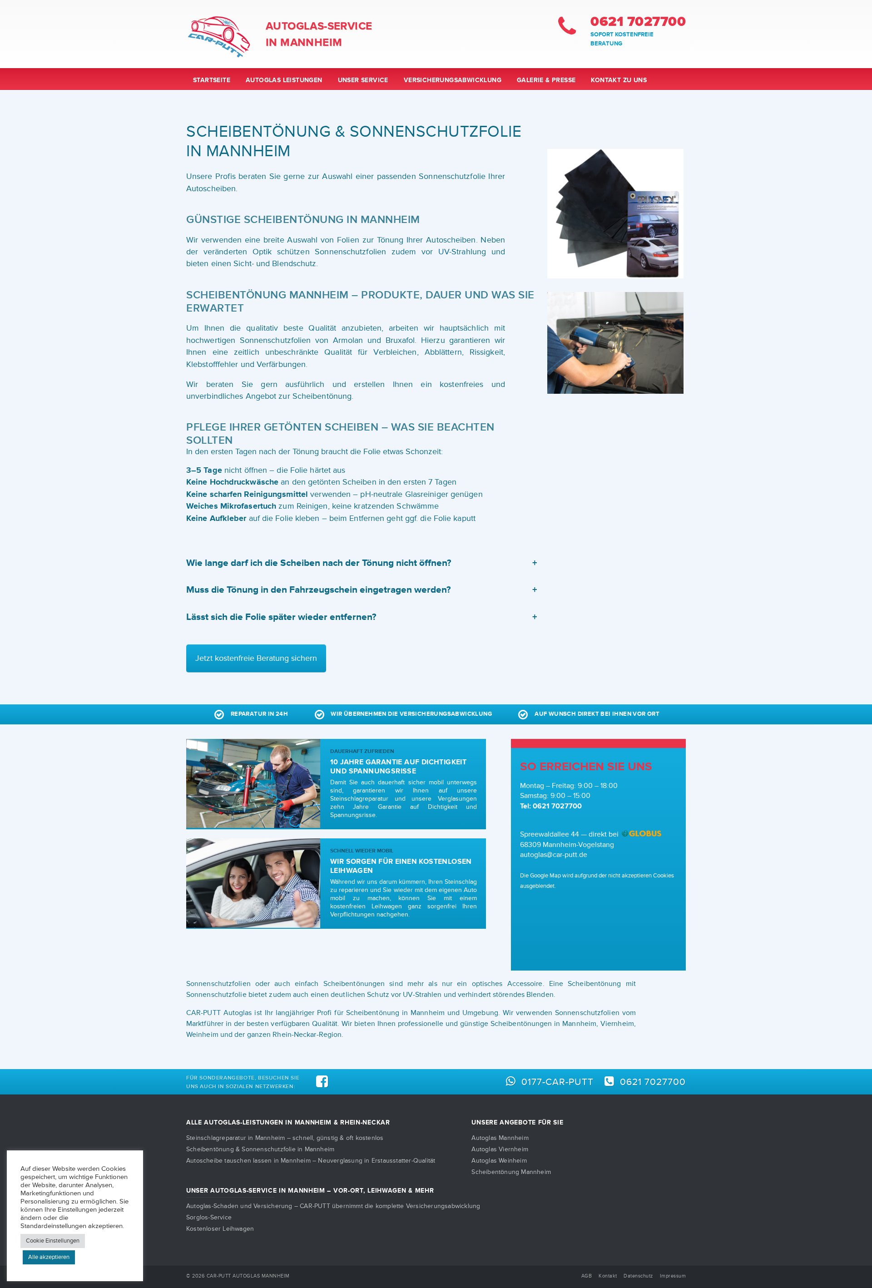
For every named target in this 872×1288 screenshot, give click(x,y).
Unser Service (363, 80)
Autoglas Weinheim (498, 1160)
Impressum (673, 1276)
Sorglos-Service (209, 1217)
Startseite (211, 80)
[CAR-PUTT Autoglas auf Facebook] (322, 1082)
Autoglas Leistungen (284, 80)
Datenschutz (638, 1276)
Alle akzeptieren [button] (48, 1257)
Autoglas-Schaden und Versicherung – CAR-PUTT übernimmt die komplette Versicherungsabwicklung (333, 1206)
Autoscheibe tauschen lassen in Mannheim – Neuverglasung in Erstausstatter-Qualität (310, 1160)
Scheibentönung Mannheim (511, 1172)
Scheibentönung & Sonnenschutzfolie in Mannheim (260, 1149)
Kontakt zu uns (619, 80)
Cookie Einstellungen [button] (52, 1240)
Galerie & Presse (546, 80)
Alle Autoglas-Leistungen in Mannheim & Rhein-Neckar (288, 1122)
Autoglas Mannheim (499, 1138)
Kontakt (608, 1276)
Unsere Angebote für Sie (517, 1122)
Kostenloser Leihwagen (220, 1229)
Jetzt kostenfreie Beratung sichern (256, 658)
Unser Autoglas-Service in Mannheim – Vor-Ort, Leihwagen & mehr (310, 1190)
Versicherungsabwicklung (452, 80)
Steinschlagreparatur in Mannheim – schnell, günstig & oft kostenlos (284, 1138)
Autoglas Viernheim (499, 1149)
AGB (586, 1276)
